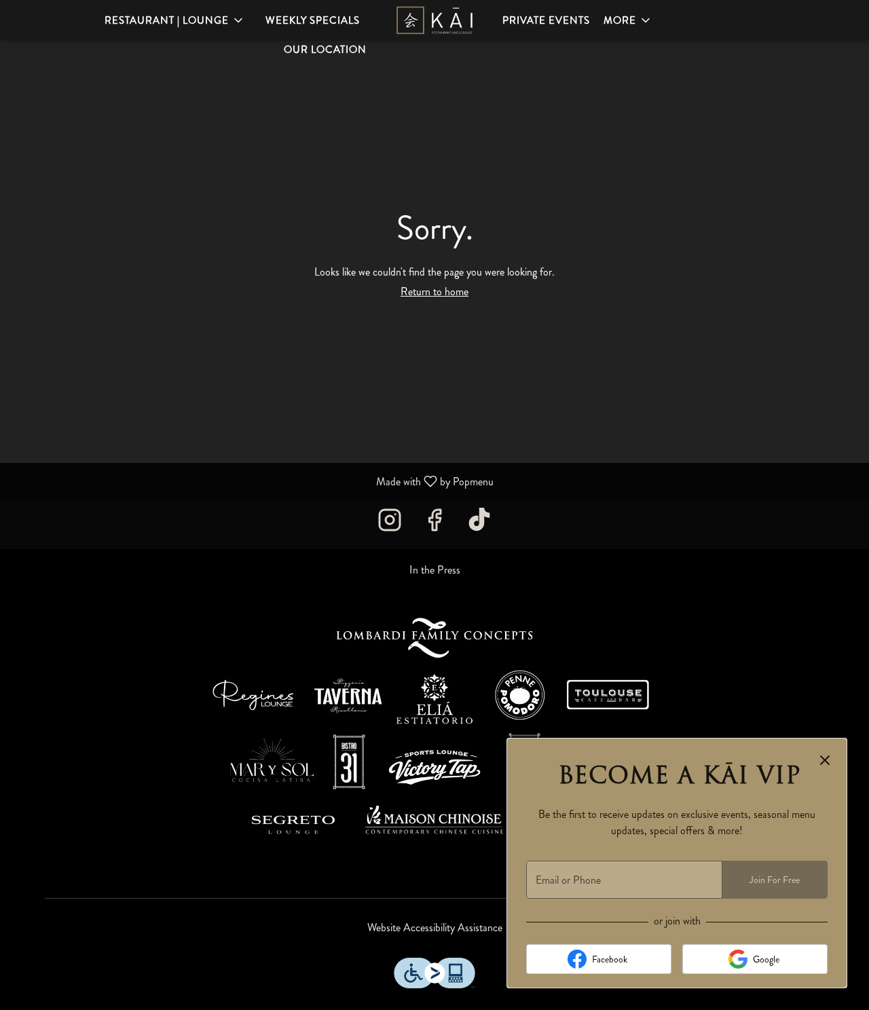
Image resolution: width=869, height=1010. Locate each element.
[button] (175, 20)
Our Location (325, 49)
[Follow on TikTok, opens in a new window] (479, 524)
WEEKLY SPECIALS (312, 20)
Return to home (434, 291)
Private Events (546, 20)
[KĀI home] (434, 20)
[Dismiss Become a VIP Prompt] (825, 760)
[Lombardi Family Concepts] (434, 733)
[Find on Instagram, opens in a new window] (389, 524)
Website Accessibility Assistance (434, 927)
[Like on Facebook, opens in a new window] (434, 524)
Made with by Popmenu (252, 481)
